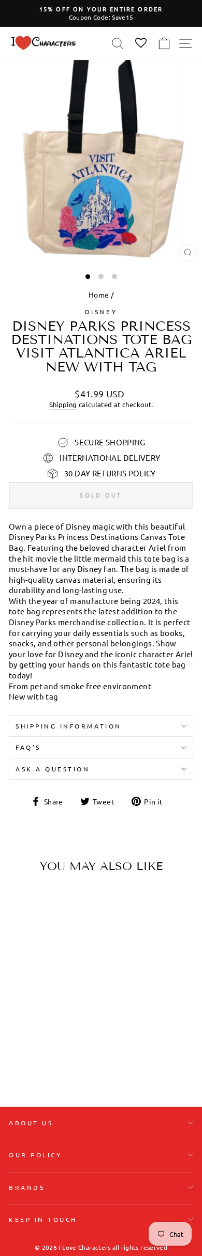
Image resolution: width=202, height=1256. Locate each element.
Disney (101, 311)
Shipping (63, 404)
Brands (27, 1187)
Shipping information (69, 726)
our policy (35, 1155)
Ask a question (53, 769)
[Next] (67, 946)
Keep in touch (43, 1219)
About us (31, 1123)
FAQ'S (28, 747)
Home (99, 294)
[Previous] (20, 946)
